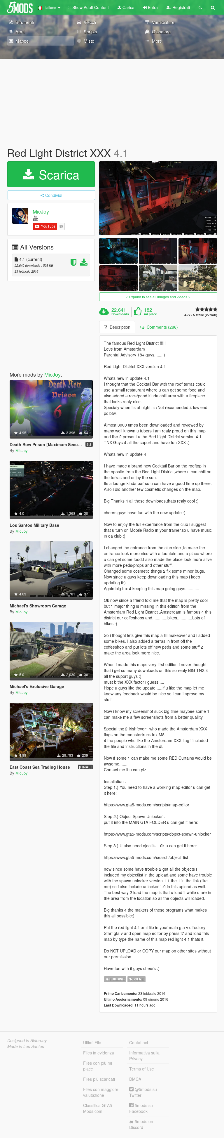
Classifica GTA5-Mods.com (98, 1108)
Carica (127, 7)
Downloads (120, 314)
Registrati (180, 7)
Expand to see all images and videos (158, 296)
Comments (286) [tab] (161, 327)
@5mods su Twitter (143, 1092)
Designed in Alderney (27, 1040)
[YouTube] (35, 218)
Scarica (57, 174)
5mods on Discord (141, 1124)
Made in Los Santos (25, 1046)
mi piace (150, 314)
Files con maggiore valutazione (100, 1092)
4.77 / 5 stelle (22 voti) (200, 314)
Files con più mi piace (97, 1066)
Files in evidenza (98, 1053)
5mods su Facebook (141, 1108)
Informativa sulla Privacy (144, 1055)
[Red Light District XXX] (158, 198)
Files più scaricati (99, 1079)
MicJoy (41, 211)
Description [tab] (118, 327)
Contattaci (138, 1042)
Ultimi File (92, 1042)
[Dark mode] (200, 7)
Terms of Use (141, 1069)
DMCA (135, 1079)
